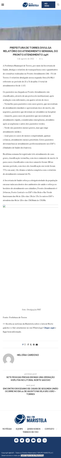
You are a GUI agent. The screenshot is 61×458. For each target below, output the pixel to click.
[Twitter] (22, 440)
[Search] (58, 5)
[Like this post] (25, 344)
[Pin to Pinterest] (34, 344)
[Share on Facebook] (28, 344)
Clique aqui (49, 327)
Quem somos (33, 429)
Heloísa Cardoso (28, 355)
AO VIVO (46, 4)
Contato (49, 429)
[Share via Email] (37, 344)
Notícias (7, 429)
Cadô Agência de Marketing (32, 455)
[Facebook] (16, 440)
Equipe (19, 429)
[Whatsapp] (45, 440)
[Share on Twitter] (31, 344)
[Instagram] (39, 440)
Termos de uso (30, 432)
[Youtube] (33, 440)
